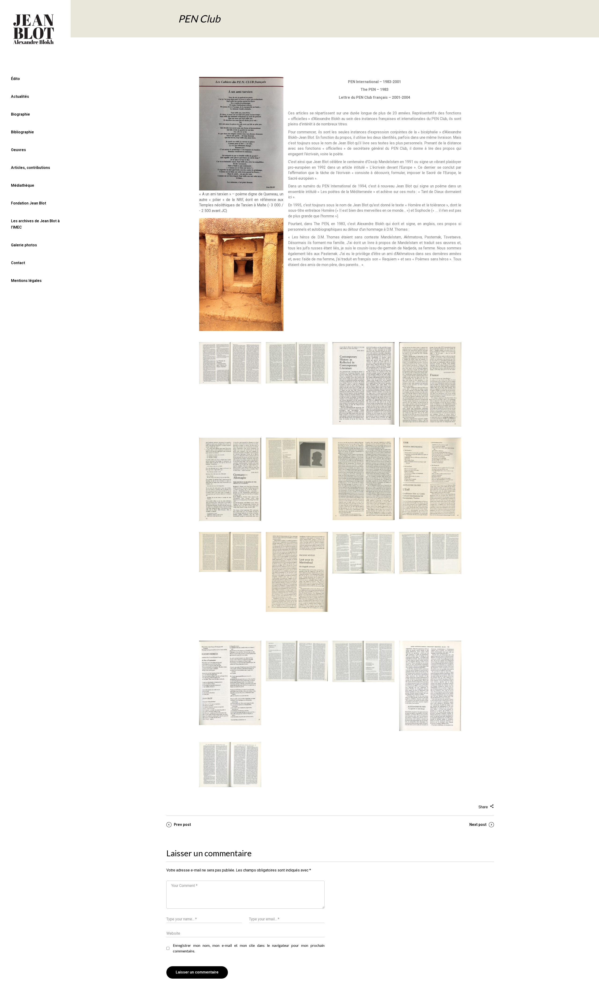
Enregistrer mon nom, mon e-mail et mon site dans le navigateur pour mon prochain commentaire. (249, 948)
